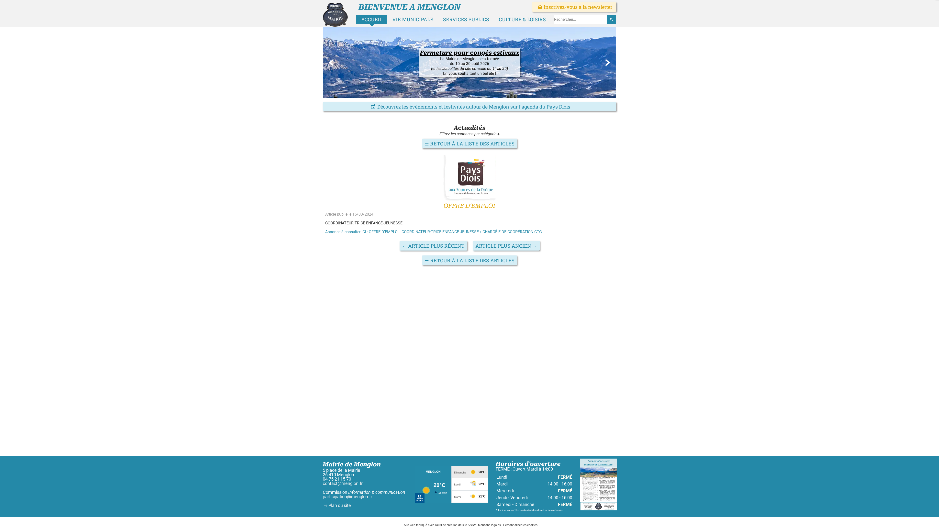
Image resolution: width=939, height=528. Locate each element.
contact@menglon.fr (343, 483)
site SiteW (469, 525)
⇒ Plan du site (337, 505)
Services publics (466, 19)
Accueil (371, 19)
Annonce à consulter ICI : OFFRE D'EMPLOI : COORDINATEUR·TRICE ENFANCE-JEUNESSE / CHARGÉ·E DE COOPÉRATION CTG (433, 232)
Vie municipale (412, 19)
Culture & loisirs (522, 19)
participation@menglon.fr (347, 496)
